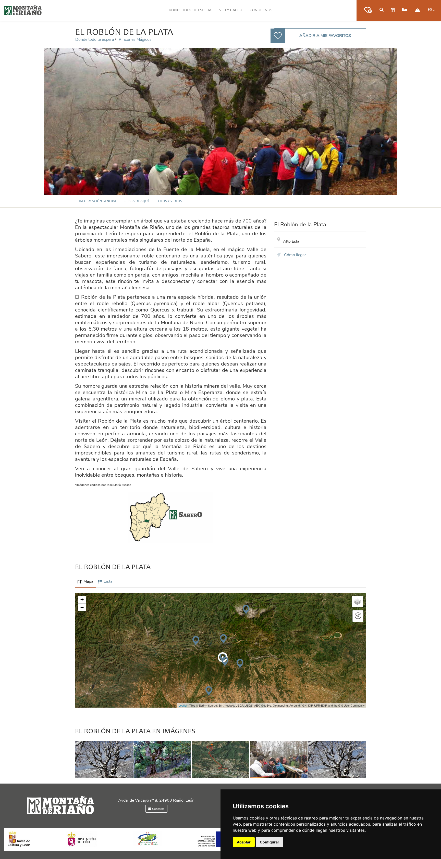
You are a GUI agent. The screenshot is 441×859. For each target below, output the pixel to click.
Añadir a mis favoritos (325, 35)
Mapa (88, 581)
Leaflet (183, 705)
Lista (108, 581)
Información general (98, 201)
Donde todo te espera (190, 10)
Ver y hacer (230, 10)
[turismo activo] (417, 10)
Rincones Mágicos (135, 39)
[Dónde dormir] (404, 10)
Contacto (158, 809)
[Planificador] (381, 10)
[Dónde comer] (392, 10)
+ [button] (82, 599)
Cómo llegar (294, 255)
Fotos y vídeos (169, 201)
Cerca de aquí (137, 201)
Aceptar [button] (244, 842)
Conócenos (261, 10)
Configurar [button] (269, 842)
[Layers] (357, 601)
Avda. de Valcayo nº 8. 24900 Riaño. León (156, 800)
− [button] (82, 607)
